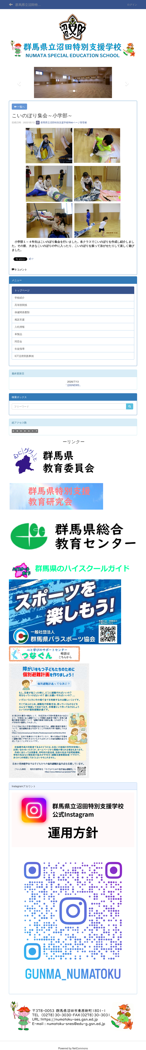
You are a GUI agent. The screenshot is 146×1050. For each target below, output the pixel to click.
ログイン (132, 4)
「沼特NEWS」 (73, 385)
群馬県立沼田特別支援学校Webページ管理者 (63, 122)
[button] (18, 82)
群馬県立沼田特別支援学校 (30, 4)
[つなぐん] (44, 653)
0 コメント (20, 269)
